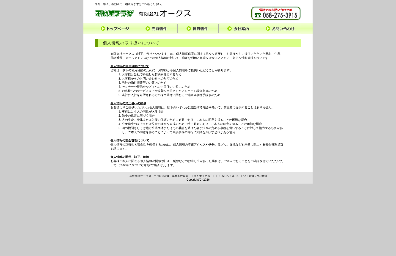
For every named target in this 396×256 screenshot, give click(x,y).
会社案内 (239, 28)
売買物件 (156, 28)
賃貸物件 (198, 28)
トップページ (115, 28)
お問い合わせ (280, 28)
